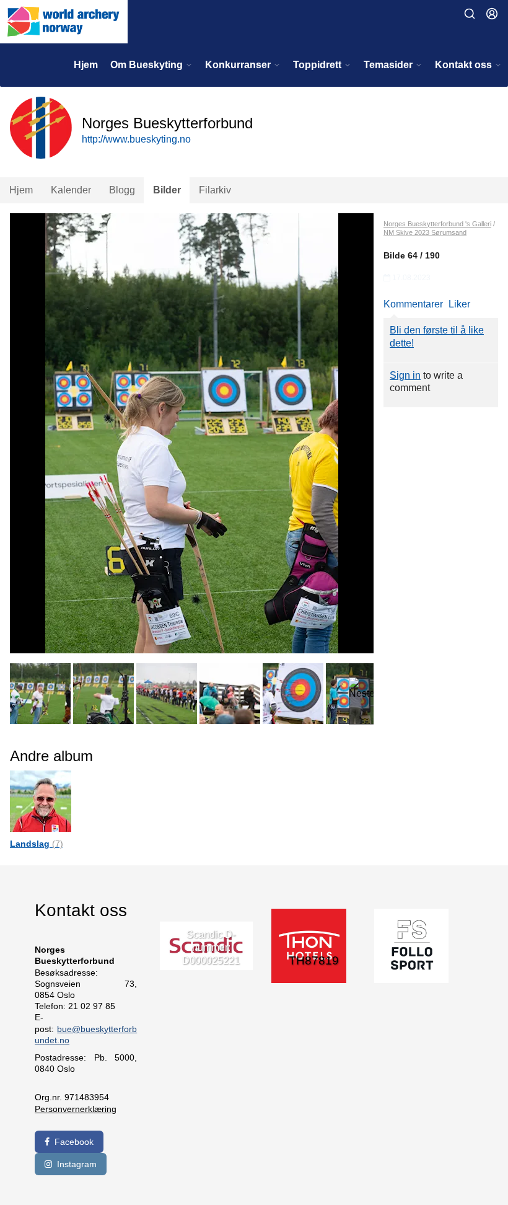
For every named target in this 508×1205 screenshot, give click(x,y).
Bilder (167, 190)
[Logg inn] (492, 13)
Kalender (71, 190)
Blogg (122, 190)
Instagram (77, 1164)
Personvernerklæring (75, 1109)
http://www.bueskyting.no (136, 139)
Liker (459, 304)
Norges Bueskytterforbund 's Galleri (437, 223)
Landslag (36, 844)
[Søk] (469, 13)
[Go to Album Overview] (40, 800)
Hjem (86, 65)
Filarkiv (215, 190)
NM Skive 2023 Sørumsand (424, 232)
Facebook (74, 1142)
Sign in (405, 375)
